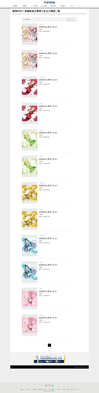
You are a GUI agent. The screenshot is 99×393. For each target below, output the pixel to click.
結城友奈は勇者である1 (48, 291)
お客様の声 (53, 5)
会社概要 (63, 389)
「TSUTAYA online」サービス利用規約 (30, 389)
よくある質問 (43, 5)
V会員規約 (21, 389)
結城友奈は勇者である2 (48, 238)
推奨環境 (72, 389)
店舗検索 (15, 5)
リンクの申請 (58, 389)
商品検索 (24, 5)
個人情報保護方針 (52, 389)
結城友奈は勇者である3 (48, 185)
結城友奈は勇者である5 (48, 80)
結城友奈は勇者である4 (48, 133)
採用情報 (67, 389)
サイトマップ (77, 389)
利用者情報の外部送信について (43, 389)
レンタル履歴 (34, 5)
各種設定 (63, 5)
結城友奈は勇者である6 (48, 27)
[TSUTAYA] (49, 2)
